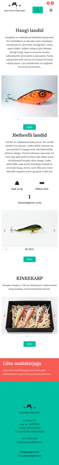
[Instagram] (52, 3)
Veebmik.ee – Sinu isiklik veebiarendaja (22, 395)
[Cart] (38, 10)
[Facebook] (48, 3)
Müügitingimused (29, 451)
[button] (50, 10)
